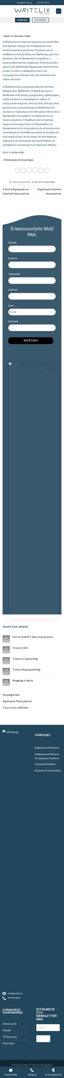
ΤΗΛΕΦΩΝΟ (14, 274)
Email (11, 305)
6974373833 (14, 997)
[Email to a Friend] (35, 170)
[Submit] (43, 1038)
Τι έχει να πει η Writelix (15, 707)
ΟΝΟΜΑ (12, 242)
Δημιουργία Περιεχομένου (17, 701)
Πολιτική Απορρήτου (42, 1064)
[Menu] (58, 11)
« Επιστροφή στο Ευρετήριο (18, 159)
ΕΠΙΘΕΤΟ (13, 258)
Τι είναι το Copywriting (25, 658)
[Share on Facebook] (23, 170)
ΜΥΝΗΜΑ (13, 321)
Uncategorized (11, 694)
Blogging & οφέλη (22, 680)
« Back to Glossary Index (17, 35)
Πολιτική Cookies (20, 1064)
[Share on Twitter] (29, 170)
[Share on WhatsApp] (17, 170)
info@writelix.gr (15, 993)
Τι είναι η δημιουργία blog (26, 669)
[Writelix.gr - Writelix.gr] (32, 11)
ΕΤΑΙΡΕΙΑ (12, 289)
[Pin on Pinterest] (40, 170)
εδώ (21, 152)
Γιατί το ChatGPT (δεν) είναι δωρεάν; (32, 636)
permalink (50, 182)
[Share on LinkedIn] (46, 170)
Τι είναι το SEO (20, 647)
